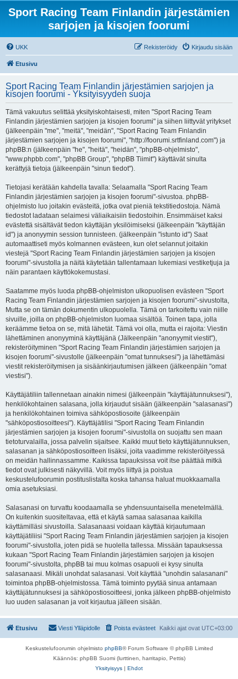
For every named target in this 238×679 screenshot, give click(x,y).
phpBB (113, 648)
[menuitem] (17, 47)
